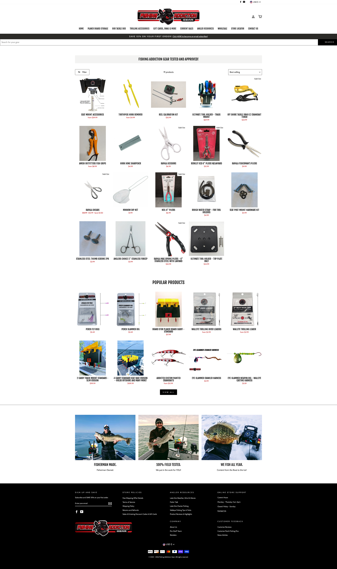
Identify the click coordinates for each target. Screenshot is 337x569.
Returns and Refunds (131, 510)
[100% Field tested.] (168, 437)
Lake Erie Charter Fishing (179, 506)
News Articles (222, 535)
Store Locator (237, 28)
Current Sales (186, 28)
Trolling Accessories (139, 28)
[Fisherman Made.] (105, 437)
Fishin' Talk (174, 502)
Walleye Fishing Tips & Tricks (180, 510)
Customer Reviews (224, 527)
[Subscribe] (110, 503)
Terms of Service (129, 502)
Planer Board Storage (98, 28)
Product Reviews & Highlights (181, 514)
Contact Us (253, 28)
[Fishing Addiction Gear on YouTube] (81, 511)
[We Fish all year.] (232, 437)
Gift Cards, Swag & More (164, 28)
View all (168, 392)
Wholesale (222, 28)
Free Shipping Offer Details (133, 498)
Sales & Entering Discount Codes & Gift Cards (140, 514)
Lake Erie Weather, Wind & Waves (183, 498)
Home (81, 28)
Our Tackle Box (119, 28)
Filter (84, 72)
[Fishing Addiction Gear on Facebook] (76, 511)
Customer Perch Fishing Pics (228, 531)
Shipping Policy (128, 506)
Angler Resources (205, 28)
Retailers (173, 535)
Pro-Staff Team (176, 531)
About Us (173, 527)
